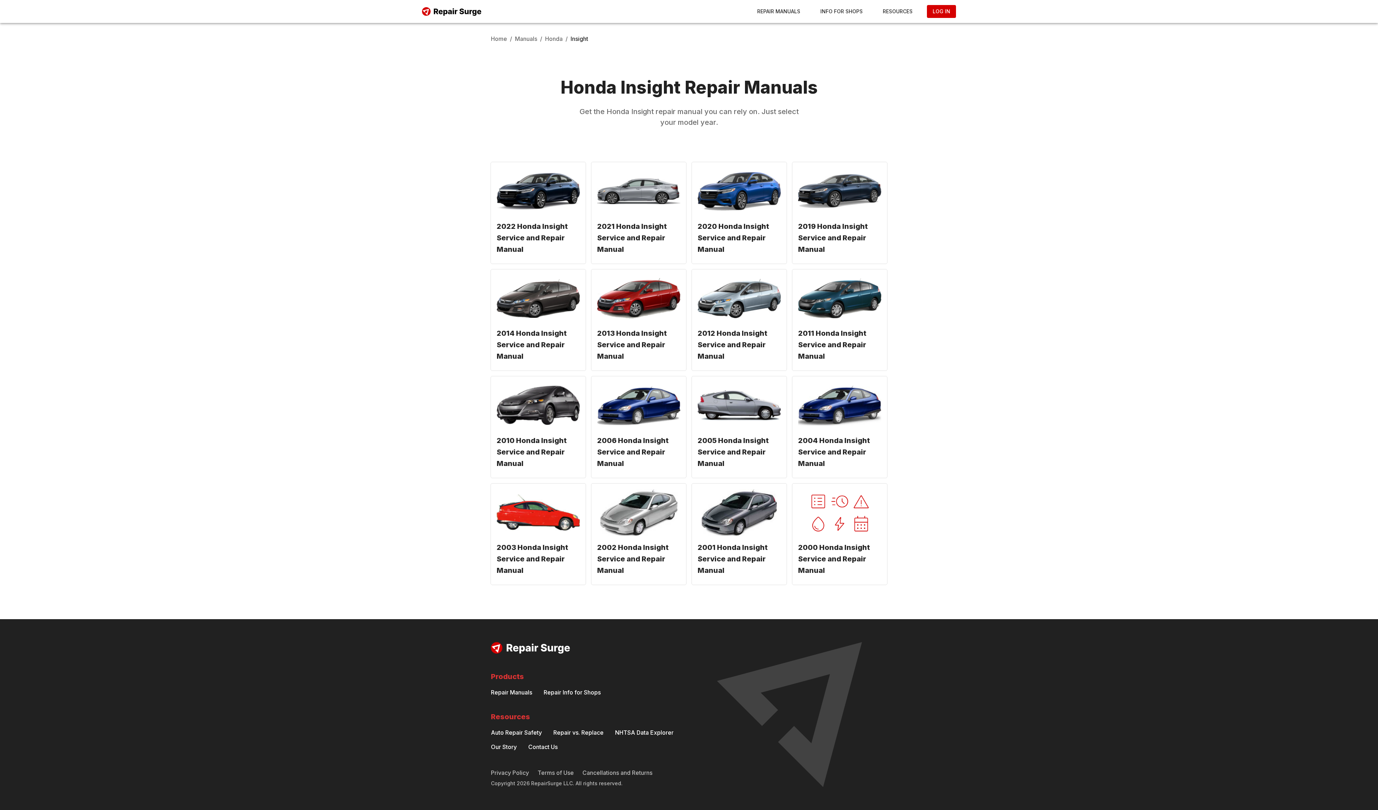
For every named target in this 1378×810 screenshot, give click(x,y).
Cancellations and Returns (617, 772)
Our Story (504, 746)
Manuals (526, 38)
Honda (554, 38)
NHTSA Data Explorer (644, 732)
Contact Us (543, 746)
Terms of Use (556, 772)
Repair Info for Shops (572, 692)
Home (499, 38)
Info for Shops (841, 11)
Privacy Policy (510, 772)
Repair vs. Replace (578, 732)
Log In (941, 11)
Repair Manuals (778, 11)
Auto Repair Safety (516, 732)
